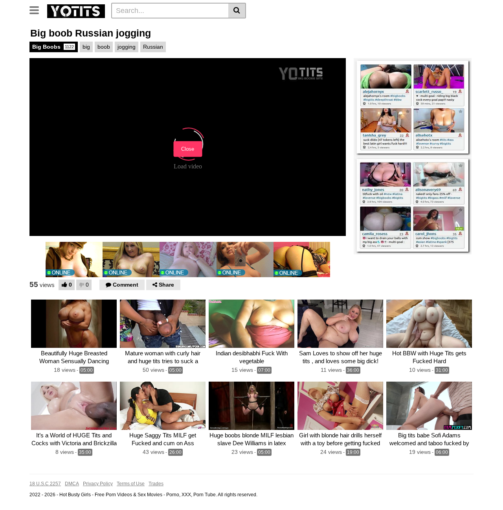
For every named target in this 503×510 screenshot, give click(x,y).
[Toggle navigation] (37, 9)
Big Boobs (53, 47)
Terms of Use (131, 483)
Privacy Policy (98, 483)
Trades (156, 483)
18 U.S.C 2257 (45, 483)
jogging (126, 47)
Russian (153, 47)
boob (103, 47)
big (86, 47)
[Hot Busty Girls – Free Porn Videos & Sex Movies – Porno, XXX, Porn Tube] (76, 10)
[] (237, 10)
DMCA (72, 483)
